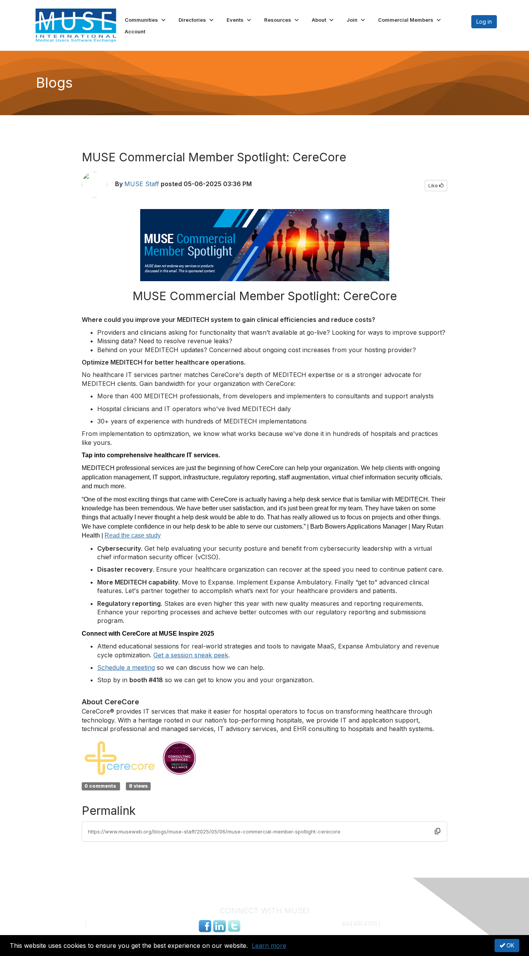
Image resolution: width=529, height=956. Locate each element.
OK (509, 945)
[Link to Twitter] (233, 925)
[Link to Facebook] (205, 925)
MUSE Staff (141, 184)
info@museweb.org (407, 923)
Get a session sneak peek (190, 655)
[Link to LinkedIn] (219, 925)
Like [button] (433, 185)
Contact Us (70, 923)
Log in (484, 21)
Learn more (269, 945)
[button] (146, 20)
